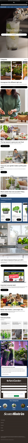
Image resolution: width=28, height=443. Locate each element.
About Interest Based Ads (15, 436)
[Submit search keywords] (1, 4)
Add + (7, 219)
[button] (26, 2)
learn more (3, 195)
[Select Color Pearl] (8, 215)
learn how (14, 87)
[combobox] (14, 4)
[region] (14, 395)
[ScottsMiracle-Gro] (14, 2)
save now (14, 265)
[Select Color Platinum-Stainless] (9, 215)
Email (2, 386)
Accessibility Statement (20, 436)
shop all (25, 59)
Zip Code (3, 388)
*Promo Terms (4, 437)
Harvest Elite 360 (3, 216)
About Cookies (10, 436)
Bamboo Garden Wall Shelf (15, 216)
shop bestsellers (4, 314)
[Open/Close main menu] (1, 2)
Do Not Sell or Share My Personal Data (5, 436)
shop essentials (14, 34)
